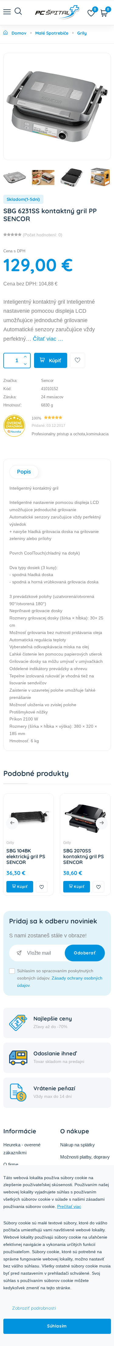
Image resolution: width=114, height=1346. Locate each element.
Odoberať (84, 953)
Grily (10, 843)
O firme (10, 1164)
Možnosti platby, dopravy (85, 1156)
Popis (24, 471)
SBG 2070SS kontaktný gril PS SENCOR (83, 856)
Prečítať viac (69, 1206)
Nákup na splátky (77, 1144)
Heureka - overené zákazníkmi (21, 1148)
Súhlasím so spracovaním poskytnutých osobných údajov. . (59, 978)
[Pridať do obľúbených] (77, 360)
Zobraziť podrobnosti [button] (34, 1308)
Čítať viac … (48, 339)
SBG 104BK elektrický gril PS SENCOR (25, 856)
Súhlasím (57, 1326)
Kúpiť (54, 360)
